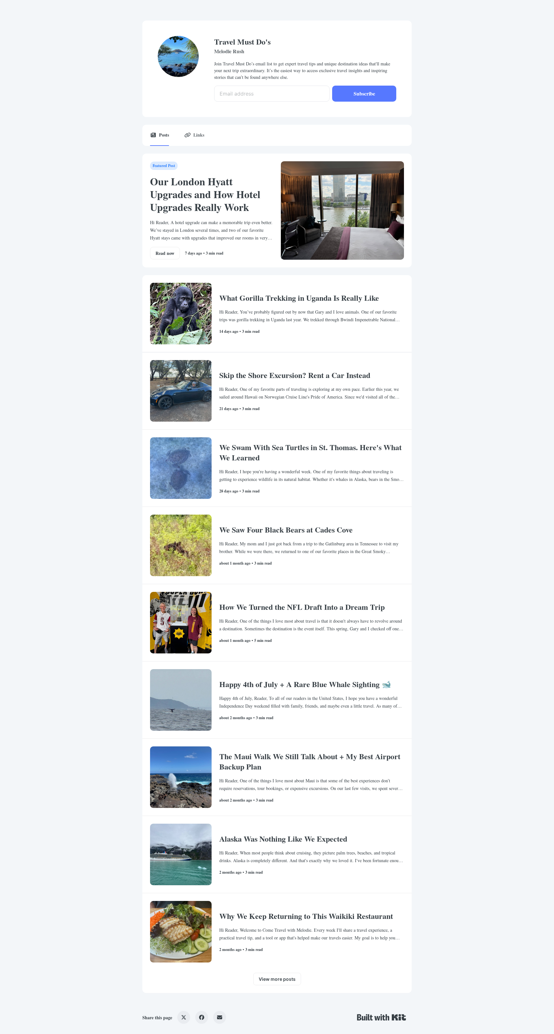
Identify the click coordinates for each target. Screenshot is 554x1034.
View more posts (277, 979)
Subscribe (364, 93)
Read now (164, 253)
